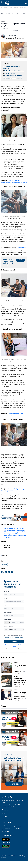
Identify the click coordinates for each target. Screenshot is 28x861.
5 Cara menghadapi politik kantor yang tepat (21, 13)
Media (7, 13)
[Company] (5, 3)
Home (2, 13)
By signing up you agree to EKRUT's (13, 635)
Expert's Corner (18, 7)
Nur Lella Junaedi (11, 35)
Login (20, 648)
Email (5, 605)
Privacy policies (9, 637)
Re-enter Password (8, 612)
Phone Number (7, 619)
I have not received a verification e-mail (14, 645)
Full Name (6, 591)
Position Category (8, 626)
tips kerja (4, 564)
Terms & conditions (19, 637)
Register (14, 641)
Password (6, 598)
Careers (11, 7)
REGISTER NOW (20, 260)
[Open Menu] (25, 3)
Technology (4, 7)
